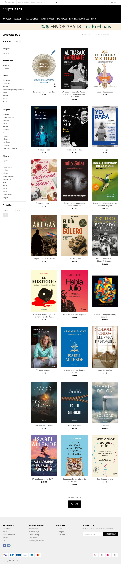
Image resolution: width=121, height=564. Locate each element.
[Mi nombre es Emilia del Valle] (43, 456)
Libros (16, 41)
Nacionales (62, 19)
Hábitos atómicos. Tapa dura (43, 92)
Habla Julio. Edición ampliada (74, 314)
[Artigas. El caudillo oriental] (43, 235)
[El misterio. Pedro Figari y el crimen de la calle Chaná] (43, 291)
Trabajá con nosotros (9, 535)
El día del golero (74, 259)
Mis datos (59, 529)
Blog (93, 19)
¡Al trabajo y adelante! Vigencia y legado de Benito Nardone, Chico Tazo (74, 94)
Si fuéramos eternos (44, 203)
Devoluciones (33, 538)
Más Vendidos (32, 19)
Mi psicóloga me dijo (105, 92)
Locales (5, 532)
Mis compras (60, 532)
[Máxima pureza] (43, 127)
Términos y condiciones (36, 541)
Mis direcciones (60, 535)
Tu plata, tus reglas (43, 370)
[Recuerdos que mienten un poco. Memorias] (74, 180)
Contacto (5, 538)
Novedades (19, 19)
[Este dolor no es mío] (104, 456)
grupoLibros (6, 529)
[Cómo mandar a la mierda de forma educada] (74, 456)
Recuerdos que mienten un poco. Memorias (74, 204)
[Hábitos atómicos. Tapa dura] (43, 68)
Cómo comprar (33, 529)
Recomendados (47, 19)
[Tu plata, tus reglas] (43, 347)
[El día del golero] (74, 235)
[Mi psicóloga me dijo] (104, 68)
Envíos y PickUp (34, 535)
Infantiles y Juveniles (79, 19)
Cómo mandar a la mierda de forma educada (74, 480)
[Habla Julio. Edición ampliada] (74, 291)
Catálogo (7, 19)
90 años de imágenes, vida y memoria (105, 316)
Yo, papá (105, 150)
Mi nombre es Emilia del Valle (43, 479)
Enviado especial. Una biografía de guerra (104, 260)
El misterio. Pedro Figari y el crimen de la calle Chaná (44, 316)
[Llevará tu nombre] (104, 347)
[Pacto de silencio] (74, 402)
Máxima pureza (44, 150)
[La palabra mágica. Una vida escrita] (74, 347)
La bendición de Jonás (44, 426)
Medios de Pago (34, 532)
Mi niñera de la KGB (74, 150)
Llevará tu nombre (105, 370)
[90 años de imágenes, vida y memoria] (104, 291)
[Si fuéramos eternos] (43, 180)
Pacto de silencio (74, 426)
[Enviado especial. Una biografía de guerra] (104, 235)
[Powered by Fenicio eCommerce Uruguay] (114, 561)
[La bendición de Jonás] (43, 402)
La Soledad (104, 426)
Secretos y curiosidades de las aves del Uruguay (105, 204)
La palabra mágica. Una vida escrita (74, 371)
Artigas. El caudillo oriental (44, 259)
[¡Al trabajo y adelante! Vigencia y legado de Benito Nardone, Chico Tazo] (74, 68)
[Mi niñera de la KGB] (74, 127)
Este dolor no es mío (105, 479)
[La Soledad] (104, 402)
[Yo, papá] (104, 127)
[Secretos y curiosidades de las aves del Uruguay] (104, 180)
